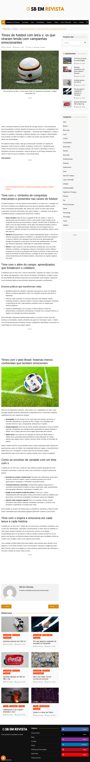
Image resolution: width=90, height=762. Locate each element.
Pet (64, 200)
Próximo (52, 606)
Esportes (42, 47)
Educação (66, 155)
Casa (32, 22)
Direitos (65, 151)
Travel (65, 221)
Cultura (56, 22)
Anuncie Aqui (35, 733)
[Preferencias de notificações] (3, 757)
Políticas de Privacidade (38, 749)
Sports (65, 208)
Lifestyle (65, 184)
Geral (75, 22)
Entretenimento (68, 159)
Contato (81, 22)
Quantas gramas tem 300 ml (14, 641)
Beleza (65, 126)
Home (33, 745)
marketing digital (47, 635)
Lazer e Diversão (65, 22)
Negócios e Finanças (13, 22)
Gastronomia (7, 637)
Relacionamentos (68, 204)
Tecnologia (25, 22)
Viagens (49, 22)
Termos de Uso (36, 758)
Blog (32, 737)
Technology (66, 212)
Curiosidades (40, 22)
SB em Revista (7, 47)
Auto (64, 122)
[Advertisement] (30, 111)
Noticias (65, 196)
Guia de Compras (38, 673)
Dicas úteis (16, 635)
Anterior (7, 606)
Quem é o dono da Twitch (43, 712)
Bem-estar (66, 130)
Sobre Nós (34, 753)
